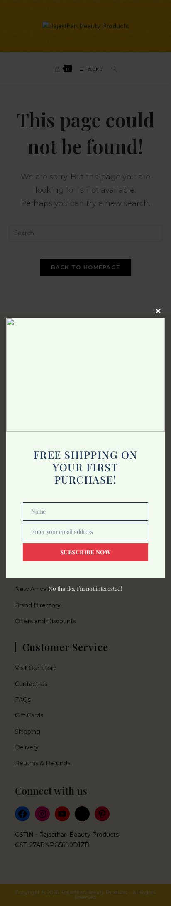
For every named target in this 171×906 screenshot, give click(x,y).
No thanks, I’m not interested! (85, 589)
